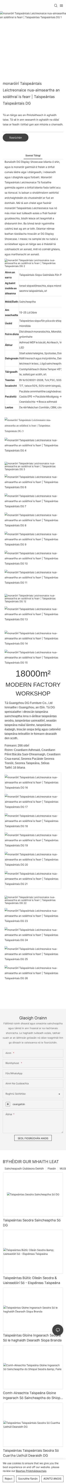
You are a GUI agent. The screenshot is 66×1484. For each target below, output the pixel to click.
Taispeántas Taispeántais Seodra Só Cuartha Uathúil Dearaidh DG (31, 1453)
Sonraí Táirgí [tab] (33, 155)
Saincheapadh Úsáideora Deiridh (24, 1168)
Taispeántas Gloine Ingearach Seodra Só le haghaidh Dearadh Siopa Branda (32, 1337)
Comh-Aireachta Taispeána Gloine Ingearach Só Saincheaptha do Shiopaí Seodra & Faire (33, 1395)
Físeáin (52, 1168)
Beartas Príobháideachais (31, 1470)
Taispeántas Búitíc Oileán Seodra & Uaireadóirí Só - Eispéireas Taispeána (31, 1280)
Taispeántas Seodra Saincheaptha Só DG (32, 1222)
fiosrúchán (15, 137)
